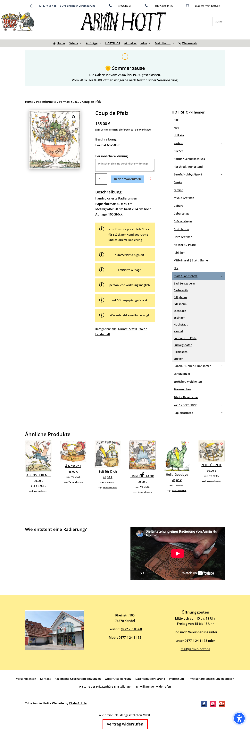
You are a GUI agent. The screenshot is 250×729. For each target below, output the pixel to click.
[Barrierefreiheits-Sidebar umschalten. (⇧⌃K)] (239, 718)
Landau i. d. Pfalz (185, 338)
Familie (178, 190)
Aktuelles (130, 43)
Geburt (178, 206)
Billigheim (180, 297)
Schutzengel (182, 374)
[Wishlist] (149, 179)
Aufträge (91, 43)
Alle (114, 329)
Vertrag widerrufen (125, 724)
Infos (143, 43)
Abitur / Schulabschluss (189, 159)
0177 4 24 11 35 (164, 6)
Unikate (179, 135)
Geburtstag (181, 213)
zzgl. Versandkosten (106, 129)
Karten (178, 143)
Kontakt (45, 679)
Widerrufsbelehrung (118, 679)
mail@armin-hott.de (207, 6)
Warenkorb (189, 43)
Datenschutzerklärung (150, 679)
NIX (176, 268)
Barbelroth (181, 290)
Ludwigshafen (183, 345)
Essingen (179, 317)
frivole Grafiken (184, 198)
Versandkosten (41, 491)
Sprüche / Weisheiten (188, 381)
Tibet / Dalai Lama (186, 397)
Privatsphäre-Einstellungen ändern (211, 679)
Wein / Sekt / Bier (185, 405)
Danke (178, 182)
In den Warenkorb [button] (127, 179)
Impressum (176, 679)
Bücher (178, 151)
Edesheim (180, 304)
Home (61, 43)
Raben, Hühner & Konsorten (192, 366)
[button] (73, 117)
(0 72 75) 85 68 (131, 629)
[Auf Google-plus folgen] (222, 704)
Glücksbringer (183, 221)
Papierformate (46, 102)
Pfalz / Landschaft (185, 276)
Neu (176, 127)
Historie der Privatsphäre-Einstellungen (105, 686)
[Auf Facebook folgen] (204, 704)
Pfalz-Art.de (78, 703)
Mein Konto (163, 43)
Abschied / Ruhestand (188, 166)
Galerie (73, 43)
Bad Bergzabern (184, 283)
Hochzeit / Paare (185, 245)
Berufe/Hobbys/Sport (188, 174)
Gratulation (181, 229)
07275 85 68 (124, 6)
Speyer (178, 358)
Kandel (178, 331)
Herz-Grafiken (183, 237)
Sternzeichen (182, 389)
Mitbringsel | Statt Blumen (192, 260)
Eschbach (180, 311)
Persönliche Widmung (111, 156)
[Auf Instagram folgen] (213, 704)
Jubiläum (179, 252)
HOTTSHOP (112, 43)
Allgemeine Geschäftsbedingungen (78, 679)
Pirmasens (181, 352)
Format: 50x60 (69, 102)
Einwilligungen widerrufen (153, 686)
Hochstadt (181, 324)
